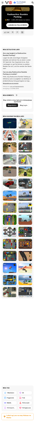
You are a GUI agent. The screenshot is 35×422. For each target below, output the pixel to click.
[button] (10, 83)
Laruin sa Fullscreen (17, 25)
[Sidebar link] (2, 3)
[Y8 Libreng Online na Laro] (8, 2)
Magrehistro (12, 105)
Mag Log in (23, 105)
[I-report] (17, 32)
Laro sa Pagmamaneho (17, 86)
